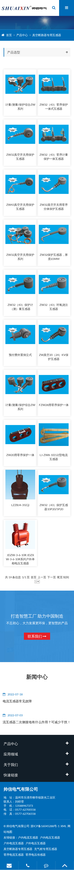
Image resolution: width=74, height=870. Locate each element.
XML (63, 826)
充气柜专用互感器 (45, 849)
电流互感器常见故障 (17, 701)
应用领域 (11, 754)
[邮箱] (9, 865)
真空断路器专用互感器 (46, 35)
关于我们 (11, 764)
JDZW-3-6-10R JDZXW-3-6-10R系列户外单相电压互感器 (20, 559)
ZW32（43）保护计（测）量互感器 (20, 306)
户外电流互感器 (14, 843)
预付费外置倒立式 (20, 354)
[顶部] (65, 865)
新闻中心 (37, 676)
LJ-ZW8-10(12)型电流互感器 (54, 457)
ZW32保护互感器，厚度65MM (54, 256)
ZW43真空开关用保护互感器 (20, 206)
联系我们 (35, 636)
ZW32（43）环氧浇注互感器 (54, 306)
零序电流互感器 (14, 854)
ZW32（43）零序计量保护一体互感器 (54, 156)
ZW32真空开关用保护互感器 (20, 156)
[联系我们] (46, 865)
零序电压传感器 (36, 854)
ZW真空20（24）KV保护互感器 (53, 357)
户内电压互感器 (50, 837)
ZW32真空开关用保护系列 (20, 256)
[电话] (27, 865)
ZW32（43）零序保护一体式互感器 (54, 106)
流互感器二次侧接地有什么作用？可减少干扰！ (37, 722)
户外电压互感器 (36, 843)
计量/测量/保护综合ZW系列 (20, 106)
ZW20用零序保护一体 (20, 455)
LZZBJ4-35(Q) (20, 505)
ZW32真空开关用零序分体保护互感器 (54, 206)
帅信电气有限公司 (21, 789)
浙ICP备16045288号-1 (45, 826)
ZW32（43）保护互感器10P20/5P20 (54, 507)
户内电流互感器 (28, 837)
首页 (9, 35)
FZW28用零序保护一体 (54, 404)
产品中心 (22, 35)
